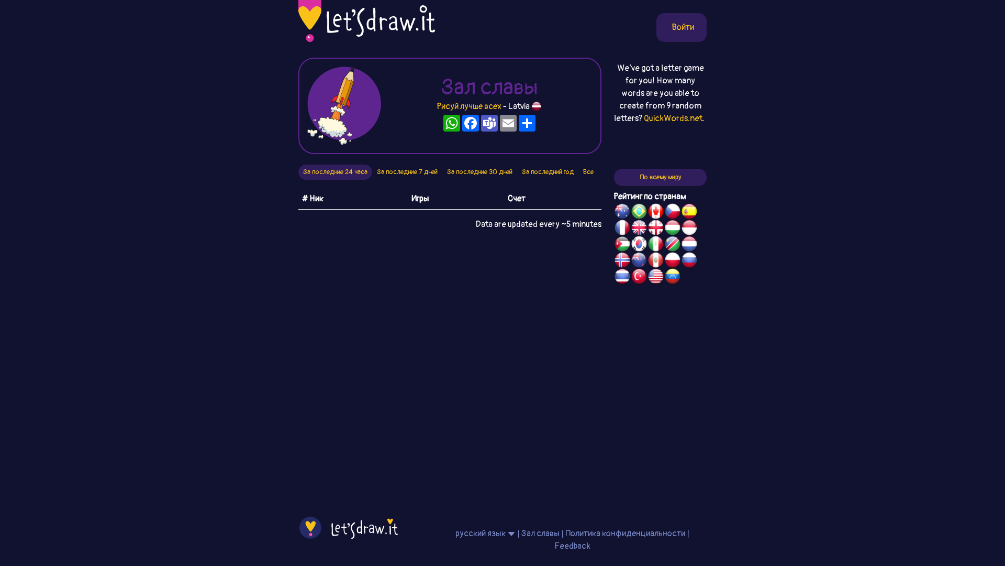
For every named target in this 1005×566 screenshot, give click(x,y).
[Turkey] (639, 278)
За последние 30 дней (479, 172)
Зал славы (540, 533)
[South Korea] (639, 245)
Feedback (572, 546)
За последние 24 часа (335, 172)
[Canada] (655, 213)
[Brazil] (639, 213)
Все (588, 172)
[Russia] (689, 261)
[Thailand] (622, 278)
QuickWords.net (673, 118)
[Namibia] (672, 245)
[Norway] (622, 261)
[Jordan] (622, 245)
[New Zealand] (639, 261)
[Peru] (655, 261)
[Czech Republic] (672, 213)
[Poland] (672, 261)
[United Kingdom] (639, 229)
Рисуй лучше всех (469, 106)
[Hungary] (672, 229)
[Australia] (622, 213)
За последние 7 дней (407, 172)
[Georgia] (655, 229)
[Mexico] (655, 245)
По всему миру (660, 177)
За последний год (548, 172)
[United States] (655, 278)
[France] (622, 229)
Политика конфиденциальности (625, 533)
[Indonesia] (689, 229)
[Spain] (689, 213)
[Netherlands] (689, 245)
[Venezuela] (672, 278)
